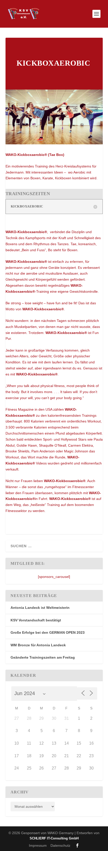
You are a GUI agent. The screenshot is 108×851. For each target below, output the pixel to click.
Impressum (38, 845)
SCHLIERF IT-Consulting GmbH (54, 838)
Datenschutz (60, 845)
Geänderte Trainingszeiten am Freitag (43, 657)
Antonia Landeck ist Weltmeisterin (40, 608)
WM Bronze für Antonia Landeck (38, 645)
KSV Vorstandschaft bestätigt (36, 620)
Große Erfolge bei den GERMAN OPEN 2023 (48, 632)
